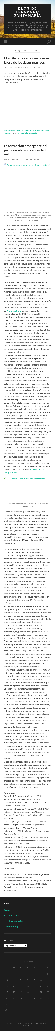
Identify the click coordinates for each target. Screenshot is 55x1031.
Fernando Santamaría (27, 133)
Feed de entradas (11, 915)
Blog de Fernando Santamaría (27, 11)
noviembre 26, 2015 (13, 67)
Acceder (7, 910)
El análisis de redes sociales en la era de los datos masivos (27, 60)
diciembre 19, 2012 (13, 159)
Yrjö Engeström (14, 310)
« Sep (7, 1010)
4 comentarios (31, 159)
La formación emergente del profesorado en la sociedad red (25, 150)
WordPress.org (11, 926)
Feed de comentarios (13, 921)
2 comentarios (32, 67)
